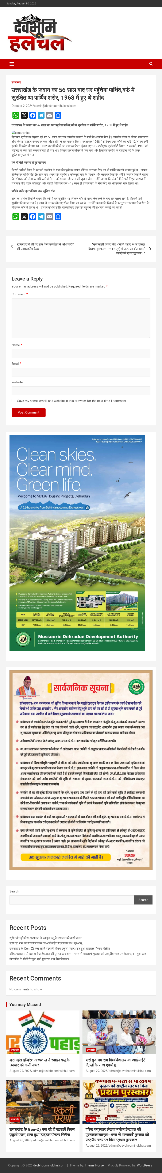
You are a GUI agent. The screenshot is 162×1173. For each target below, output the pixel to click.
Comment (20, 294)
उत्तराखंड (16, 82)
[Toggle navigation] (12, 64)
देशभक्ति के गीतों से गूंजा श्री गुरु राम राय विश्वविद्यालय (39, 959)
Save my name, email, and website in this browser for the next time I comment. (72, 401)
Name (17, 345)
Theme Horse (94, 1165)
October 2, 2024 (22, 105)
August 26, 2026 (20, 1140)
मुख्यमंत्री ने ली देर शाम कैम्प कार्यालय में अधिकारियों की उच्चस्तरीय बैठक (45, 247)
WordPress (144, 1165)
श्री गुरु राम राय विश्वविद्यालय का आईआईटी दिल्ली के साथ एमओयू (45, 943)
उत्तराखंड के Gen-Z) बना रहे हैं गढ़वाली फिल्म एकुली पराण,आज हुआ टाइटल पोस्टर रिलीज (59, 949)
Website (17, 382)
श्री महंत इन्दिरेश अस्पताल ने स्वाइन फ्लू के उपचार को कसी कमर (45, 938)
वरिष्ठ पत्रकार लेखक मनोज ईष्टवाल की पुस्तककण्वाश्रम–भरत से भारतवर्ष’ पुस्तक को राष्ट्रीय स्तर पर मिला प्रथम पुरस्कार (77, 954)
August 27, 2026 (20, 1071)
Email (16, 364)
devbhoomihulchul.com (49, 1165)
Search (14, 891)
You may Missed (25, 1004)
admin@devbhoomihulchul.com (55, 105)
